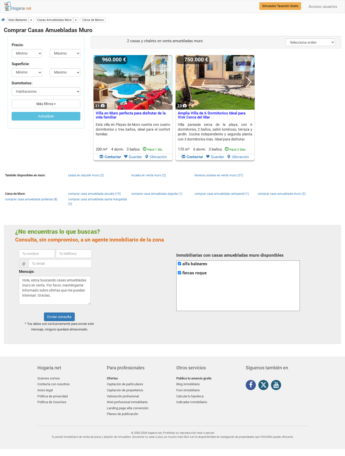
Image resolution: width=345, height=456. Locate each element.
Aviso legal (45, 390)
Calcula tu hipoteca (190, 396)
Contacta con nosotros (53, 384)
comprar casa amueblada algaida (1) (156, 194)
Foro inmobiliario (188, 390)
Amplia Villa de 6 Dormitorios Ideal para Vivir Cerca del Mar (211, 115)
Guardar (135, 157)
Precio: (17, 45)
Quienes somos (48, 378)
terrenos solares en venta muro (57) (218, 175)
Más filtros (45, 104)
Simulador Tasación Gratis (280, 6)
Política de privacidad (52, 396)
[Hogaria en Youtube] (277, 385)
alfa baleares (194, 263)
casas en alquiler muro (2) (86, 175)
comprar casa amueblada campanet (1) (221, 194)
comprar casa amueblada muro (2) (282, 194)
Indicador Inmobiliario (191, 402)
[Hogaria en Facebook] (252, 385)
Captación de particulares (125, 384)
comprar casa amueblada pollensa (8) (31, 199)
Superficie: (21, 64)
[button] (93, 20)
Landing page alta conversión (128, 408)
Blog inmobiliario (188, 384)
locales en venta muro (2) (148, 175)
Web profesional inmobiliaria (127, 402)
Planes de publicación (122, 414)
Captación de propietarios (125, 390)
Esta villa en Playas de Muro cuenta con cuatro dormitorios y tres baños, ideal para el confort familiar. (133, 129)
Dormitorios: (22, 83)
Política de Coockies (51, 402)
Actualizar (46, 116)
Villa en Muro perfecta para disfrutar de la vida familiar (131, 115)
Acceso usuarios (323, 6)
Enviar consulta (59, 317)
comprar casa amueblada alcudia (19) (94, 194)
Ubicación (158, 157)
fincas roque (194, 273)
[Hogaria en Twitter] (264, 386)
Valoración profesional (123, 396)
